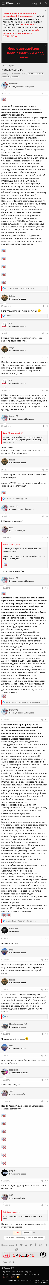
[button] (3, 3)
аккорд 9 (14, 77)
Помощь (35, 1274)
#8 (47, 516)
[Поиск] (45, 3)
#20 (46, 1205)
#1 (47, 93)
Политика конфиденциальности (16, 1274)
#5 (47, 390)
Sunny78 (6, 73)
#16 (46, 1056)
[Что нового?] (40, 3)
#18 (46, 1101)
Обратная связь (8, 1272)
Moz (11, 949)
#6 (47, 426)
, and (16, 498)
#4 (47, 357)
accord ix (5, 77)
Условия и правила (25, 1272)
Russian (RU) (9, 1268)
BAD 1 (12, 1170)
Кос (11, 323)
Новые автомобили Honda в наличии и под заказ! (25, 52)
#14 (46, 990)
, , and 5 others (19, 288)
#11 (46, 720)
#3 (47, 333)
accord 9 (39, 73)
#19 (46, 1181)
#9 (47, 537)
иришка (13, 1069)
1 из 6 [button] (17, 1232)
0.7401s (44, 1280)
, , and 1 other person (20, 921)
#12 (46, 938)
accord (31, 73)
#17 (46, 1080)
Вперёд (26, 1232)
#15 (46, 1034)
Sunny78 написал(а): (11, 433)
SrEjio (12, 296)
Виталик (14, 928)
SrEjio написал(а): (10, 544)
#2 (47, 306)
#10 (46, 588)
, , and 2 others (23, 702)
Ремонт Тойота (8, 1277)
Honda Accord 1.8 (18, 1024)
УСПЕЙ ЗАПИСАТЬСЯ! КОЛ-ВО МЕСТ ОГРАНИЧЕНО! (21, 33)
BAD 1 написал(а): (10, 1212)
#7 (47, 470)
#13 (46, 960)
